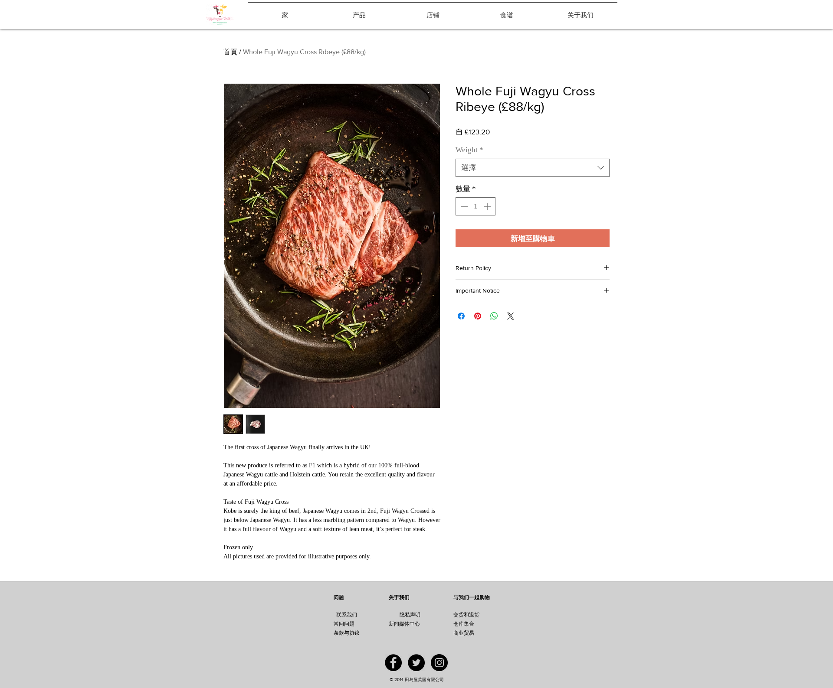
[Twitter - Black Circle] (416, 662)
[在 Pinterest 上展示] (477, 316)
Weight (469, 150)
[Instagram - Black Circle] (439, 662)
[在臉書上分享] (461, 316)
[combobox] (533, 168)
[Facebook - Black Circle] (393, 662)
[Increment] (488, 206)
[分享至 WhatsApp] (494, 316)
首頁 (230, 51)
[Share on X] (510, 316)
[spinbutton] (476, 206)
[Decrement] (463, 206)
